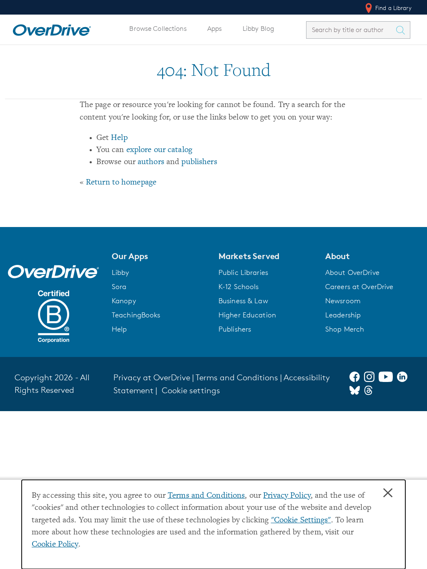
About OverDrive (352, 272)
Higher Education (247, 315)
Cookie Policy (55, 545)
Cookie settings (191, 390)
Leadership (343, 315)
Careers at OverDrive (359, 286)
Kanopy (124, 301)
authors (151, 162)
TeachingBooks (136, 315)
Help (119, 138)
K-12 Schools (239, 286)
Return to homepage (121, 183)
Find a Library (393, 7)
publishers (199, 162)
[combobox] (350, 30)
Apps (214, 28)
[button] (160, 256)
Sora (119, 286)
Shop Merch (344, 329)
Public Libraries (243, 272)
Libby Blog (258, 28)
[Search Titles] (402, 30)
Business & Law (243, 301)
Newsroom (343, 301)
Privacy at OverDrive (151, 377)
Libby (120, 272)
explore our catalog (159, 150)
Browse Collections (157, 28)
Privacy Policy (287, 496)
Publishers (235, 329)
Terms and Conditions (206, 496)
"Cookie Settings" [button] (301, 520)
